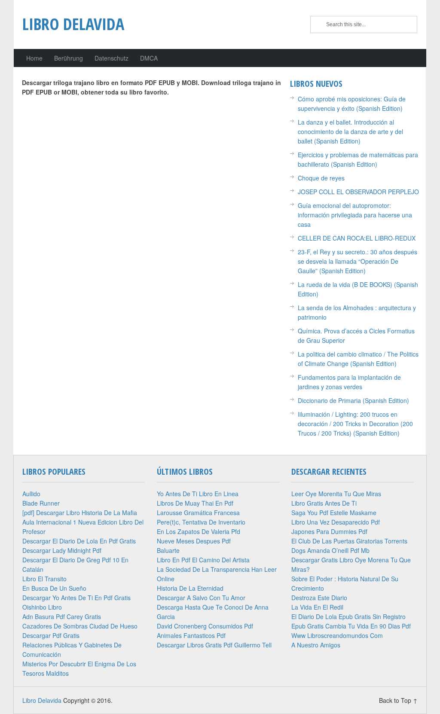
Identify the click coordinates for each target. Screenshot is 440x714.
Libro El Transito (44, 578)
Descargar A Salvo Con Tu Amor (201, 597)
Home (34, 58)
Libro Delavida (73, 23)
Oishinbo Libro (42, 607)
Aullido (31, 493)
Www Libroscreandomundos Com (337, 635)
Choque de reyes (321, 178)
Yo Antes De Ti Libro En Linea (197, 493)
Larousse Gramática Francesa (198, 512)
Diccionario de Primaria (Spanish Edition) (353, 400)
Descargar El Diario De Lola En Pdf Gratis (79, 541)
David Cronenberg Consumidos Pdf (205, 626)
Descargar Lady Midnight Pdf (61, 550)
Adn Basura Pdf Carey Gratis (61, 616)
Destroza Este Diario (319, 597)
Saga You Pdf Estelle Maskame (333, 512)
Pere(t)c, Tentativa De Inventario (201, 522)
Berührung (68, 58)
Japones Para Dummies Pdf (329, 531)
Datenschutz (111, 58)
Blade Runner (41, 503)
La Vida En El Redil (317, 607)
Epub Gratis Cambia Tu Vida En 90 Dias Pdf (351, 626)
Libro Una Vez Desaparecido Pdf (335, 522)
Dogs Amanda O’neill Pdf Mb (330, 550)
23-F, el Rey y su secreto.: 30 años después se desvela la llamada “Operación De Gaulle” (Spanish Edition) (357, 261)
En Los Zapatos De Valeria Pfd (198, 531)
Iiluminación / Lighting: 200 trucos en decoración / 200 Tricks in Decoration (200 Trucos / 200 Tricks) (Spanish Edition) (355, 423)
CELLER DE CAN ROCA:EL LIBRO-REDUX (357, 238)
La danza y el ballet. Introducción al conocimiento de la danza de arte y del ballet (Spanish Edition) (350, 131)
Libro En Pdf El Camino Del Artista (203, 559)
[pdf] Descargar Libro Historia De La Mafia (79, 512)
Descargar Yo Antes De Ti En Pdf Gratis (76, 597)
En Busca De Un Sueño (54, 588)
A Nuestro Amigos (315, 645)
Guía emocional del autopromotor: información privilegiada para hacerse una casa (355, 215)
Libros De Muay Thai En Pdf (195, 503)
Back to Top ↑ (398, 700)
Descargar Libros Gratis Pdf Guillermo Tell (214, 645)
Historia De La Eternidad (190, 588)
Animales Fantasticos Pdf (191, 635)
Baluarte (168, 550)
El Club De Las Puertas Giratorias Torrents (349, 541)
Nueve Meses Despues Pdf (194, 541)
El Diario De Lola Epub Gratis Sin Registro (348, 616)
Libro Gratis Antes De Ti (324, 503)
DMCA (149, 58)
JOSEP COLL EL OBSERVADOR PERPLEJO (358, 191)
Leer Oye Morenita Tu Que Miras (336, 493)
